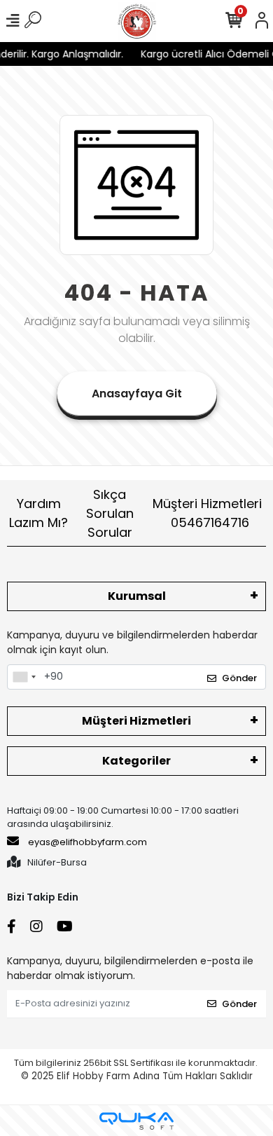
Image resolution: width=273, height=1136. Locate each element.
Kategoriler (136, 761)
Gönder (239, 678)
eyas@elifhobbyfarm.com (87, 842)
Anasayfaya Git (137, 393)
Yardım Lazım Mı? (38, 513)
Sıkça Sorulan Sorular (110, 513)
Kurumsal (137, 596)
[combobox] (24, 677)
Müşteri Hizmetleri (207, 513)
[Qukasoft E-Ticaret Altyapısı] (136, 1121)
